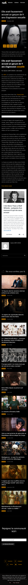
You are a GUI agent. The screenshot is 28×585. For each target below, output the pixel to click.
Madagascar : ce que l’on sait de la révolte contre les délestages (13, 458)
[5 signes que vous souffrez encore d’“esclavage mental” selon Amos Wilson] (14, 472)
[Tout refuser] (26, 579)
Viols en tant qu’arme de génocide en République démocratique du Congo (14, 434)
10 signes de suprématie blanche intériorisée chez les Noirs (13, 316)
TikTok (11, 564)
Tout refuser (16, 582)
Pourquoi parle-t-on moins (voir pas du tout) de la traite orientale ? (13, 365)
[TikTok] (7, 564)
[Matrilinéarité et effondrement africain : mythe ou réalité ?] (14, 497)
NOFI (5, 75)
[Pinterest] (11, 46)
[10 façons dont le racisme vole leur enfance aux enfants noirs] (14, 282)
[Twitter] (8, 46)
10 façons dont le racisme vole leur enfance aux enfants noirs (13, 292)
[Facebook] (4, 46)
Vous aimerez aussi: (7, 186)
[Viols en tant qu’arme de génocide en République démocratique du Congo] (14, 424)
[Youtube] (15, 564)
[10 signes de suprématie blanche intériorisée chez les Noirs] (14, 306)
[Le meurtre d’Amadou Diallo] (14, 402)
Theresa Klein (20, 94)
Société (3, 21)
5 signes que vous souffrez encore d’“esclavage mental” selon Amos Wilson (13, 483)
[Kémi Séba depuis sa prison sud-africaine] (14, 379)
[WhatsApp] (15, 46)
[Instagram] (15, 561)
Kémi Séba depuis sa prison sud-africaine (12, 389)
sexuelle (21, 67)
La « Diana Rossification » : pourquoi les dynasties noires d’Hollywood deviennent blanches (13, 340)
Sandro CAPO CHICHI (15, 243)
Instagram (20, 561)
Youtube (20, 564)
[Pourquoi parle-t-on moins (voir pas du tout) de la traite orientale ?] (14, 355)
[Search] (24, 255)
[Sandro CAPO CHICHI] (5, 246)
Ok (10, 582)
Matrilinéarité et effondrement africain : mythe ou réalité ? (11, 507)
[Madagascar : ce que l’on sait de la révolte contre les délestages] (14, 448)
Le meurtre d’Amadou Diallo (11, 412)
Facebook (10, 561)
